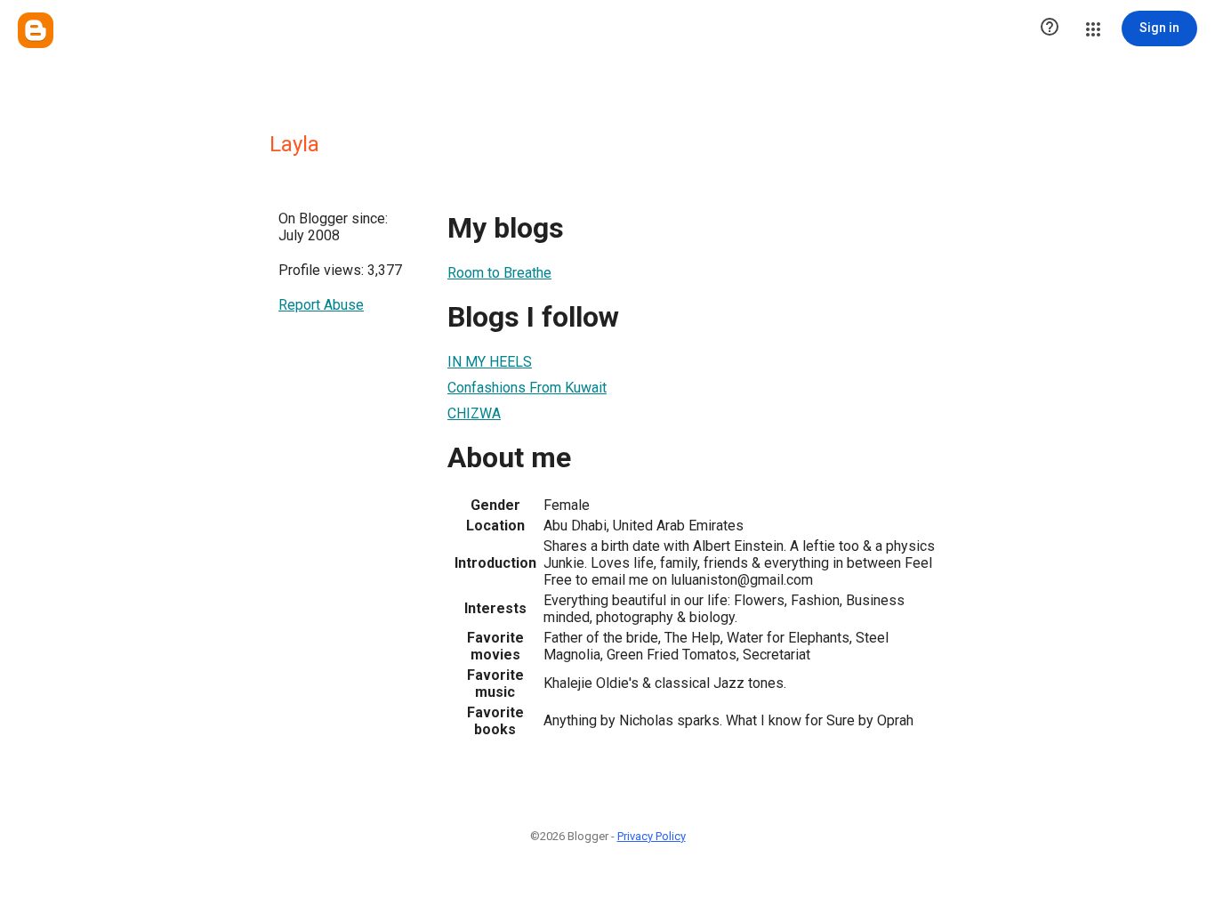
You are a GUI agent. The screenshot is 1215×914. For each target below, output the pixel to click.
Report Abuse (321, 304)
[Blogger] (35, 30)
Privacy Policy (651, 836)
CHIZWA (474, 413)
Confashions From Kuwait (527, 387)
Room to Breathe (499, 272)
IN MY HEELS (489, 361)
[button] (1049, 28)
